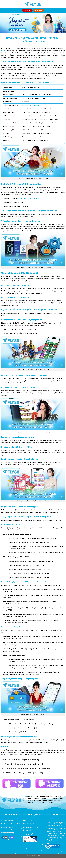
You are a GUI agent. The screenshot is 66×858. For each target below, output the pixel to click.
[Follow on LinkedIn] (2, 837)
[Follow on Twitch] (12, 837)
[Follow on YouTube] (6, 837)
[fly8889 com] (33, 3)
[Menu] (2, 4)
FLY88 (3, 50)
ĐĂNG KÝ (27, 10)
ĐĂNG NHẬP (38, 10)
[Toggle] (3, 760)
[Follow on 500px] (9, 837)
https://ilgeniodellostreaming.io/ (29, 198)
